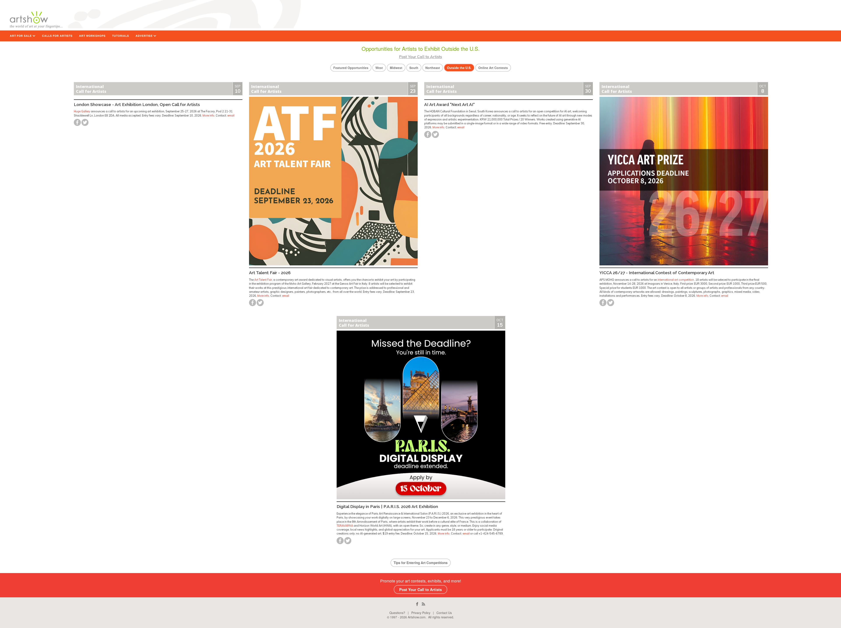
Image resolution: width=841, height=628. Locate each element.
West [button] (379, 67)
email (230, 115)
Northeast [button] (432, 67)
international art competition (676, 279)
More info (208, 115)
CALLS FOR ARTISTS (57, 36)
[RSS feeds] (423, 604)
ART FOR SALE (21, 36)
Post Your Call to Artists (420, 56)
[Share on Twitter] (84, 122)
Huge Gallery (82, 111)
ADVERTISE (145, 36)
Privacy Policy (420, 612)
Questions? (397, 612)
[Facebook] (417, 604)
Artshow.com (417, 617)
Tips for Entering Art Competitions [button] (421, 562)
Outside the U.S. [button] (459, 67)
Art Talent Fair (263, 279)
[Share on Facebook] (77, 122)
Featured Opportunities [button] (350, 67)
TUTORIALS (120, 36)
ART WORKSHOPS (92, 36)
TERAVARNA (345, 525)
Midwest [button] (396, 67)
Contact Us (444, 612)
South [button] (413, 67)
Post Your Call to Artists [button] (420, 589)
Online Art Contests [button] (493, 67)
